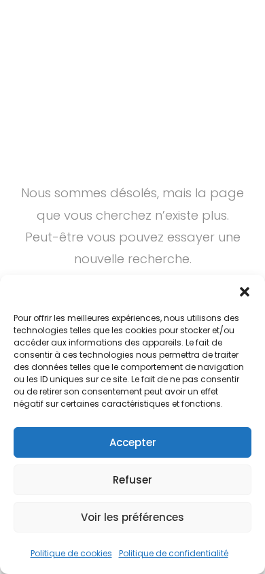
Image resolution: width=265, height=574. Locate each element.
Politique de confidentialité (173, 553)
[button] (244, 292)
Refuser (132, 480)
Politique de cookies (71, 553)
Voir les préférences (132, 517)
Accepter (132, 442)
